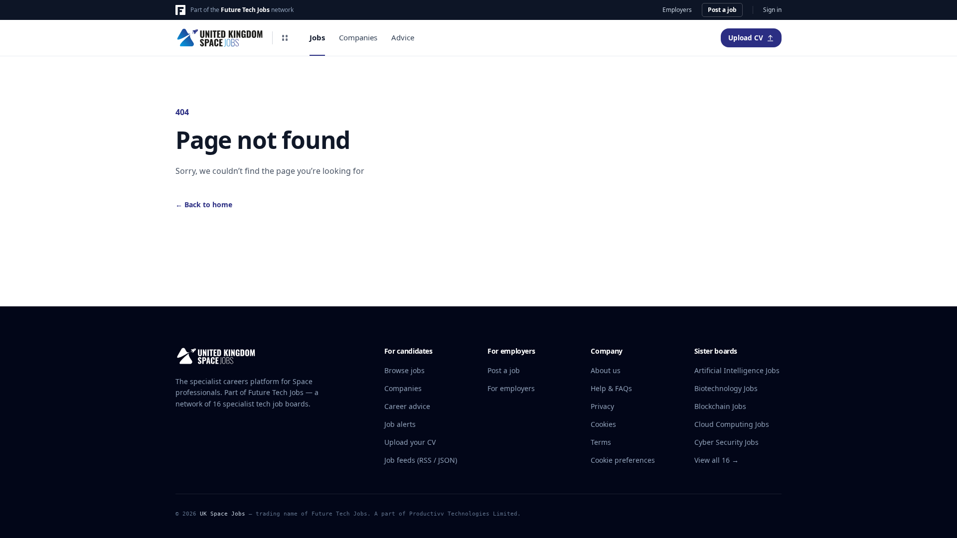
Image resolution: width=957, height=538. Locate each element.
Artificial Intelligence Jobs (737, 370)
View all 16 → (716, 460)
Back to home (203, 204)
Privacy (602, 406)
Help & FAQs (611, 388)
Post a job (722, 9)
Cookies (603, 424)
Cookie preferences (623, 460)
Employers (677, 10)
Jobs (317, 37)
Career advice (407, 406)
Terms (601, 442)
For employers (511, 388)
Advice (402, 37)
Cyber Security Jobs (726, 442)
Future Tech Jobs (245, 9)
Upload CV (745, 37)
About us (606, 370)
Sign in (772, 10)
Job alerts (400, 424)
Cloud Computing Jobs (731, 424)
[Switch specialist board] (285, 38)
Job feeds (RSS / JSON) (420, 460)
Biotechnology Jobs (726, 388)
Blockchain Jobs (720, 406)
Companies (358, 37)
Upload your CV (410, 442)
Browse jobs (404, 370)
